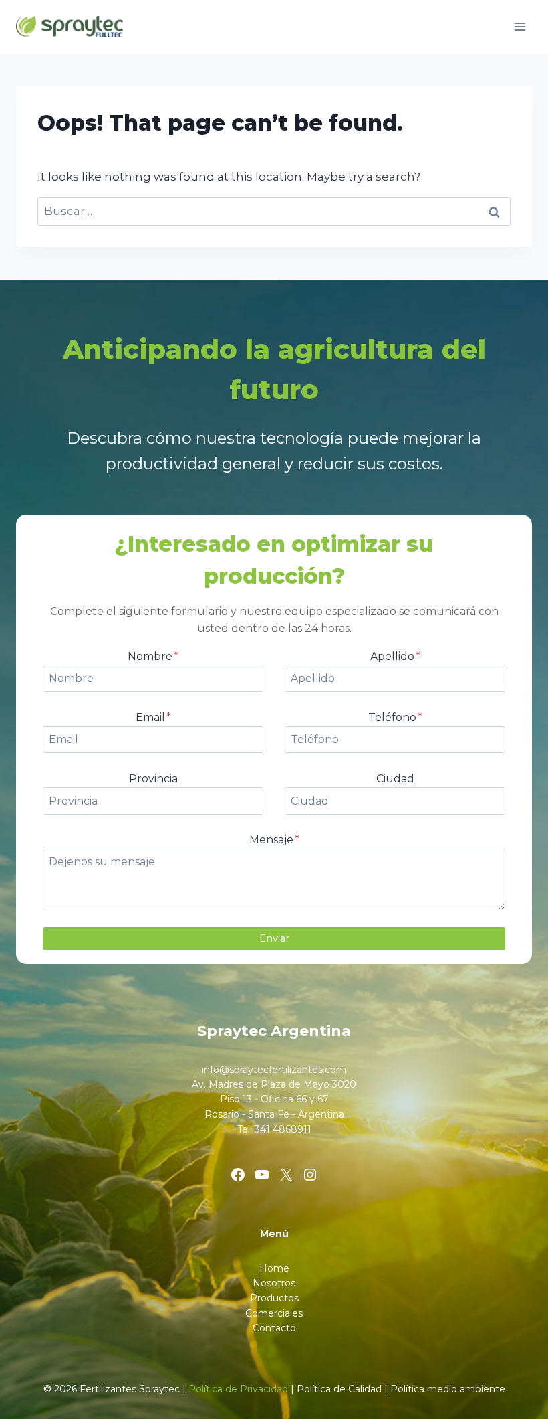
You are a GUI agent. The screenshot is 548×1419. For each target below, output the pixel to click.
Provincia (153, 778)
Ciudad (395, 778)
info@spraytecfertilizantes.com (274, 1070)
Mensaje (274, 839)
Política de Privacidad (238, 1389)
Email (153, 717)
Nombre (153, 656)
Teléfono (395, 717)
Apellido (395, 656)
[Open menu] (519, 26)
